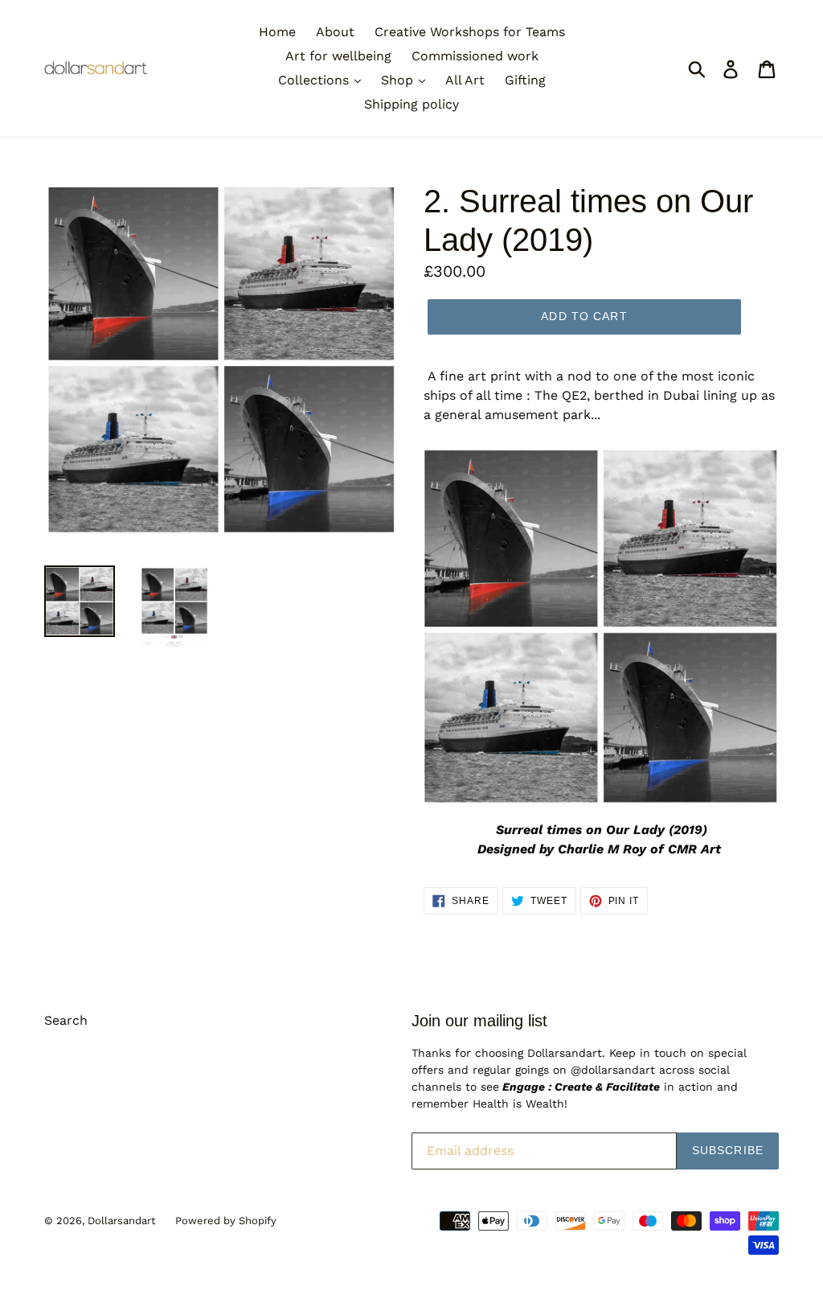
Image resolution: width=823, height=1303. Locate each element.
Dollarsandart (121, 1221)
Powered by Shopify (225, 1221)
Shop (399, 80)
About (335, 31)
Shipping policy (411, 104)
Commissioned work (475, 56)
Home (277, 31)
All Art (465, 80)
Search (66, 1020)
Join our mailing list (479, 1021)
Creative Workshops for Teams (470, 31)
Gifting (525, 80)
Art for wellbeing (338, 56)
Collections (315, 80)
